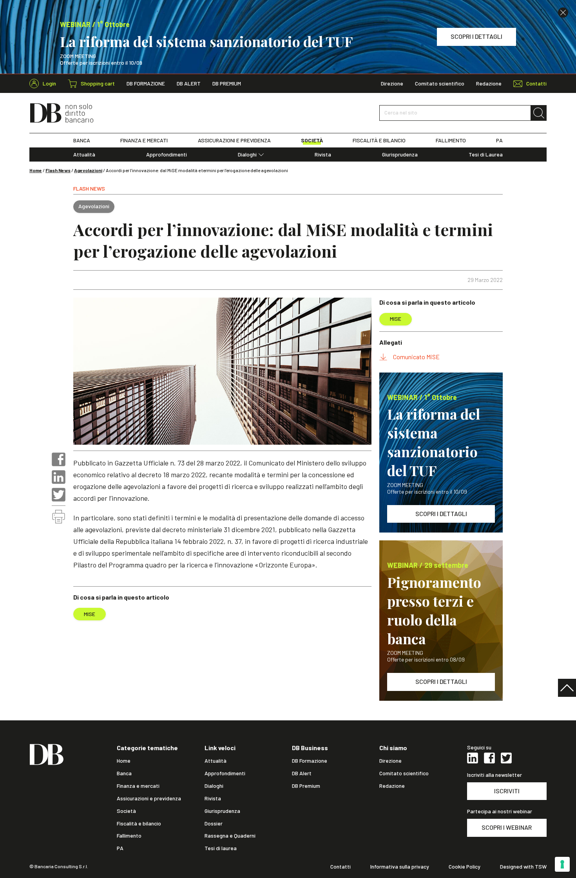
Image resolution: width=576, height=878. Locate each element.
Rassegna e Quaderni (230, 836)
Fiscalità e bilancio (139, 823)
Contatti (340, 866)
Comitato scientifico (439, 83)
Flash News (58, 170)
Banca (124, 773)
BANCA (81, 140)
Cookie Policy (464, 866)
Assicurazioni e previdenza (149, 798)
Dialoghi (247, 154)
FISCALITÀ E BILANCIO (379, 140)
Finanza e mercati (138, 786)
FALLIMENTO (451, 140)
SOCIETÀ (312, 140)
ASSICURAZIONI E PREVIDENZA (234, 140)
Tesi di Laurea (486, 154)
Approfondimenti (166, 154)
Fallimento (129, 836)
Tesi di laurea (221, 848)
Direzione (392, 83)
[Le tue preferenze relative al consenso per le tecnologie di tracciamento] (562, 864)
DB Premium (226, 83)
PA (499, 140)
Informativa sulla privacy (399, 866)
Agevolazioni (88, 170)
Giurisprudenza (400, 154)
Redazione (489, 83)
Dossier (214, 823)
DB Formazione (146, 83)
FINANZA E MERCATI (144, 140)
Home (35, 170)
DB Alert (189, 83)
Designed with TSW (523, 866)
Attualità (84, 154)
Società (126, 811)
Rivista (323, 154)
